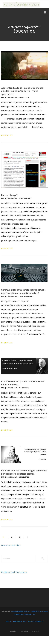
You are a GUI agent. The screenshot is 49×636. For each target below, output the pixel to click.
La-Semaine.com (29, 614)
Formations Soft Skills (10, 545)
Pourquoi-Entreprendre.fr (20, 611)
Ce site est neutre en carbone (14, 572)
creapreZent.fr (36, 611)
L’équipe (35, 631)
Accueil (13, 631)
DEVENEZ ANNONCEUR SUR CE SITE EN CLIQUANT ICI (24, 621)
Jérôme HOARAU (11, 97)
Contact (24, 631)
